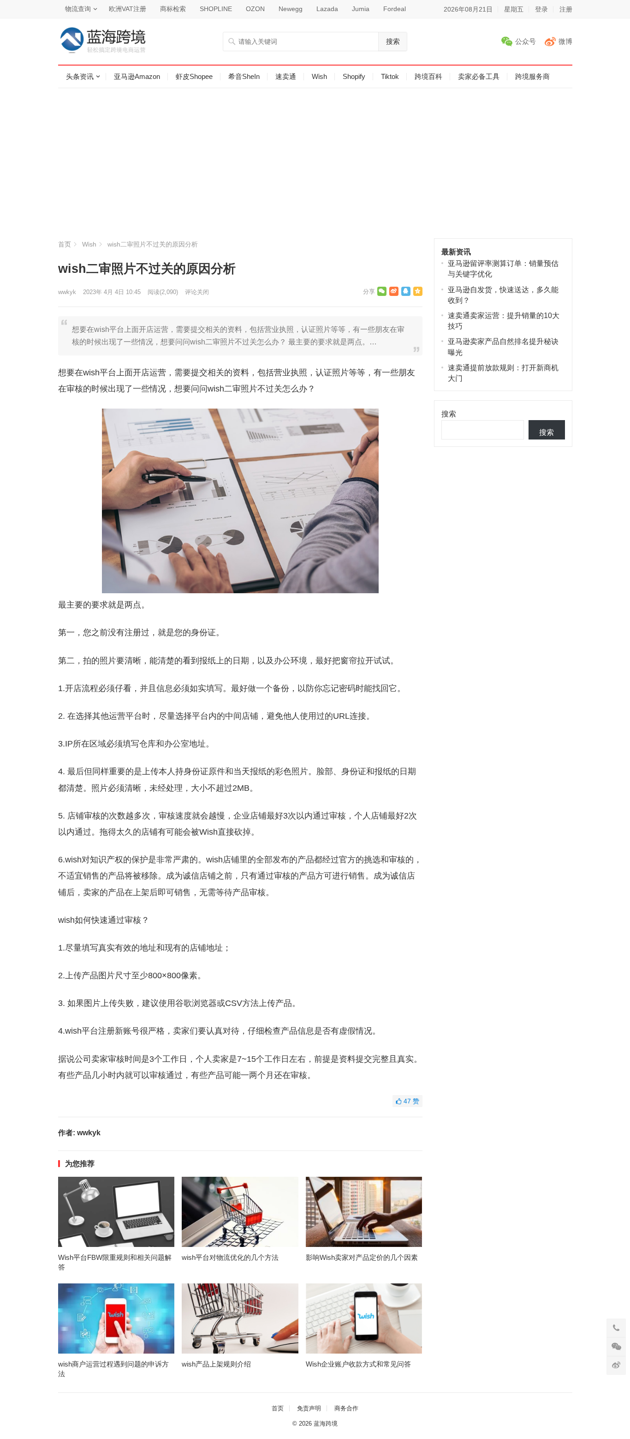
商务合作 (346, 1408)
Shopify (354, 76)
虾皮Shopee (194, 76)
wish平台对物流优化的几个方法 (230, 1257)
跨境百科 (428, 76)
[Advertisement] (315, 169)
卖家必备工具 (478, 76)
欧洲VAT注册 (127, 8)
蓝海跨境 (326, 1423)
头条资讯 (80, 76)
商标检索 (173, 8)
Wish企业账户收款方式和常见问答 (358, 1364)
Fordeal (394, 8)
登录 (541, 9)
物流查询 (78, 8)
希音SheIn (244, 76)
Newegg (291, 8)
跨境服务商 (532, 76)
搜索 (393, 41)
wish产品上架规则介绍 (216, 1364)
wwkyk (67, 292)
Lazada (327, 8)
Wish (319, 76)
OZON (255, 8)
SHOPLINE (216, 8)
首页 (64, 244)
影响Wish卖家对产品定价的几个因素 (362, 1257)
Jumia (360, 8)
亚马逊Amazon (137, 76)
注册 (565, 9)
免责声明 (309, 1408)
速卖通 (285, 76)
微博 (565, 41)
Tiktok (390, 76)
